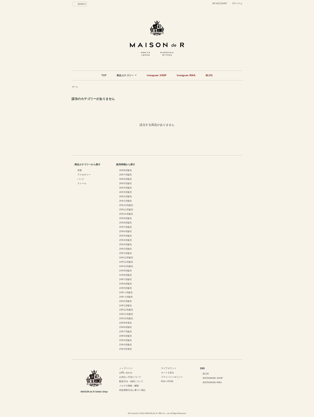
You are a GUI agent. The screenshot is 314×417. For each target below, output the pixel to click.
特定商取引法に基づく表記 (132, 390)
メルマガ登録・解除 (129, 385)
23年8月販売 (125, 327)
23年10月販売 (126, 318)
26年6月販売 (125, 179)
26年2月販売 (125, 196)
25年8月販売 (125, 222)
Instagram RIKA (186, 75)
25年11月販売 (126, 209)
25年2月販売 (125, 249)
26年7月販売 (125, 174)
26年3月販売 (125, 192)
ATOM (170, 381)
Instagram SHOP (157, 75)
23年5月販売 (125, 340)
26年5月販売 (125, 183)
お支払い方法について (130, 377)
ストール (81, 183)
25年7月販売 (125, 227)
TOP (103, 75)
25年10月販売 (126, 214)
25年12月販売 (126, 205)
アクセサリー (83, 174)
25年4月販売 (125, 240)
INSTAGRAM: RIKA (212, 382)
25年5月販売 (125, 235)
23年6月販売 (125, 336)
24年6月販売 (125, 283)
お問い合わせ (125, 372)
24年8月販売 (125, 275)
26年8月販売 (125, 170)
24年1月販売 (125, 305)
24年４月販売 (126, 292)
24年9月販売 (125, 270)
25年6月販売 (125, 231)
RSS (163, 381)
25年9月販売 (125, 218)
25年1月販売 (125, 253)
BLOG (209, 75)
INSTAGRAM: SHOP (213, 378)
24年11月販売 (126, 262)
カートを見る (167, 372)
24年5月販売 (125, 288)
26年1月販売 (125, 201)
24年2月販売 (125, 301)
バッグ (80, 179)
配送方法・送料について (131, 381)
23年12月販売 (126, 309)
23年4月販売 (125, 344)
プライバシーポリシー (172, 377)
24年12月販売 (126, 257)
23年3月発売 (125, 349)
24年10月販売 (126, 266)
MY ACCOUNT (219, 3)
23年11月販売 (126, 314)
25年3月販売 (125, 244)
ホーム (75, 87)
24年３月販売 (126, 297)
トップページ (125, 368)
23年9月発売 (125, 323)
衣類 (79, 170)
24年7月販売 (125, 279)
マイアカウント (168, 368)
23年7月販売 (125, 331)
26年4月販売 (125, 188)
